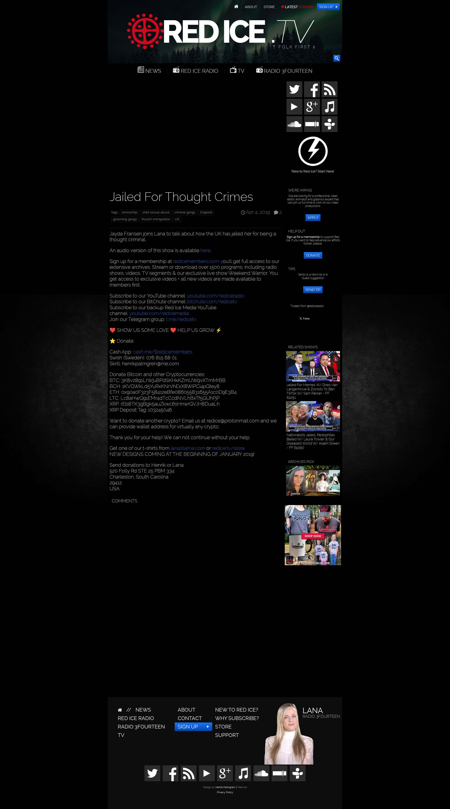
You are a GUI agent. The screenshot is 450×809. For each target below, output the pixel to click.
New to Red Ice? (236, 710)
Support (227, 735)
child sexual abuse (156, 212)
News (152, 71)
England (206, 212)
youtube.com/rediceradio (215, 296)
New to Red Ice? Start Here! (313, 169)
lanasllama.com (188, 448)
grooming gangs (125, 219)
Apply (313, 218)
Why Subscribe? (237, 718)
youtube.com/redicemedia (159, 313)
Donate (313, 255)
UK (177, 219)
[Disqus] (195, 549)
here (205, 250)
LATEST (298, 7)
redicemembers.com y (198, 261)
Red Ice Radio (198, 71)
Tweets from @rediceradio (307, 306)
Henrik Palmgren (225, 787)
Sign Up (326, 7)
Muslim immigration (156, 219)
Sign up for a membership (303, 237)
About (251, 7)
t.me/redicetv (181, 319)
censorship (129, 212)
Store (269, 7)
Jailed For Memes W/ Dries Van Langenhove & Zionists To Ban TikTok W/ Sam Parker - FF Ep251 (312, 391)
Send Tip (312, 290)
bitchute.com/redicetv (212, 301)
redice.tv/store (228, 448)
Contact (190, 718)
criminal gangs (184, 212)
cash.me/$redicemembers (162, 352)
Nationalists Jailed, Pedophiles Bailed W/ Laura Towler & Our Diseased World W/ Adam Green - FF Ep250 (313, 441)
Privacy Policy (225, 792)
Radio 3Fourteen (287, 71)
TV (240, 71)
